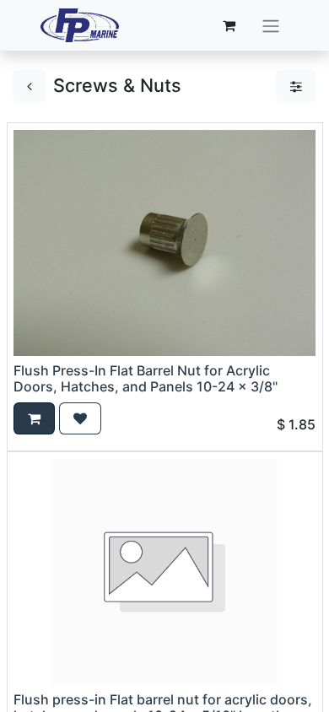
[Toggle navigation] (271, 25)
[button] (34, 418)
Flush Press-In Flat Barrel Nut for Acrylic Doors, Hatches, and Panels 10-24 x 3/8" (145, 378)
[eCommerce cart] (229, 25)
